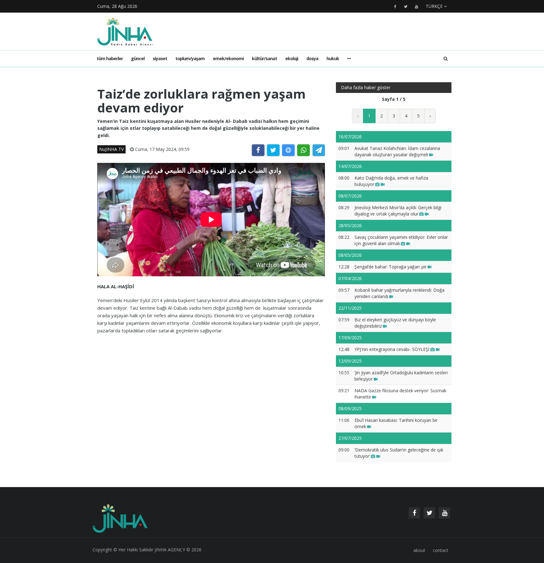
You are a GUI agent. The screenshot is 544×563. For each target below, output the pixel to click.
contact (440, 550)
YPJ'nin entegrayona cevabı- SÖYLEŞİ (391, 349)
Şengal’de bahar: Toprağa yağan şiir (390, 267)
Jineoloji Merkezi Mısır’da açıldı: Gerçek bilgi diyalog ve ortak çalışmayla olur (397, 210)
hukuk (332, 58)
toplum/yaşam (190, 58)
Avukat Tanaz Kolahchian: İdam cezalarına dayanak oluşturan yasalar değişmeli (397, 151)
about (419, 550)
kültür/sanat (264, 58)
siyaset (160, 58)
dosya (312, 58)
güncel (137, 58)
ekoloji (291, 58)
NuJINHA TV (111, 149)
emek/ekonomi (228, 58)
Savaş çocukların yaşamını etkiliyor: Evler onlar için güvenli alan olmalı (401, 240)
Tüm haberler (110, 58)
